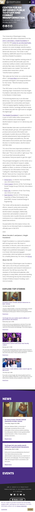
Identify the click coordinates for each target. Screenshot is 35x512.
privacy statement (22, 506)
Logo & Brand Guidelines (24, 489)
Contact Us (15, 487)
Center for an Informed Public (21, 43)
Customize (4, 509)
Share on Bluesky (9, 26)
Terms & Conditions (9, 489)
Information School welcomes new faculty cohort (16, 344)
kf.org (30, 256)
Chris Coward (8, 184)
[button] (29, 2)
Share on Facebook (11, 26)
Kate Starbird (8, 195)
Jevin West (13, 78)
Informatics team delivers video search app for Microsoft (17, 369)
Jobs (8, 487)
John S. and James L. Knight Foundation (15, 41)
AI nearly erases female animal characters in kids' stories (16, 303)
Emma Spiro (8, 180)
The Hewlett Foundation (10, 115)
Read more (5, 314)
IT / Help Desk (18, 491)
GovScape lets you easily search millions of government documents (16, 318)
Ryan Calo (7, 191)
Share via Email (4, 26)
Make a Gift (18, 500)
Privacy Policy (24, 487)
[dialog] (17, 506)
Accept (30, 509)
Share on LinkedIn (6, 26)
